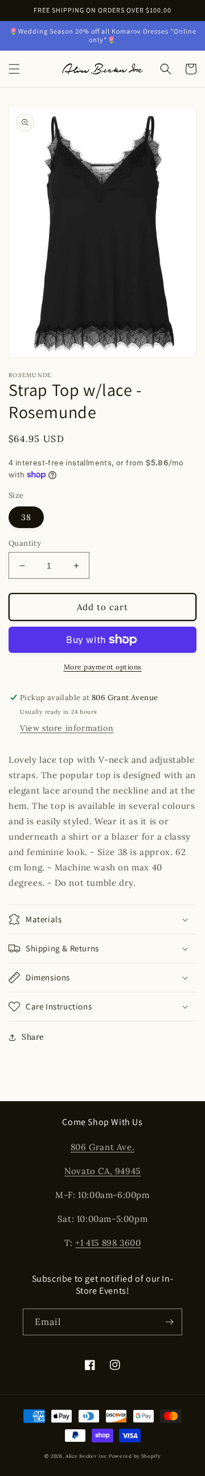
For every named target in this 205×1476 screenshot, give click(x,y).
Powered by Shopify (135, 1456)
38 (26, 517)
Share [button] (33, 1037)
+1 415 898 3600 (108, 1242)
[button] (14, 68)
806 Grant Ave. (102, 1147)
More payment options (103, 667)
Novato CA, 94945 (102, 1171)
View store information (66, 728)
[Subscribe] (169, 1322)
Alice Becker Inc (85, 1456)
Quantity (25, 543)
